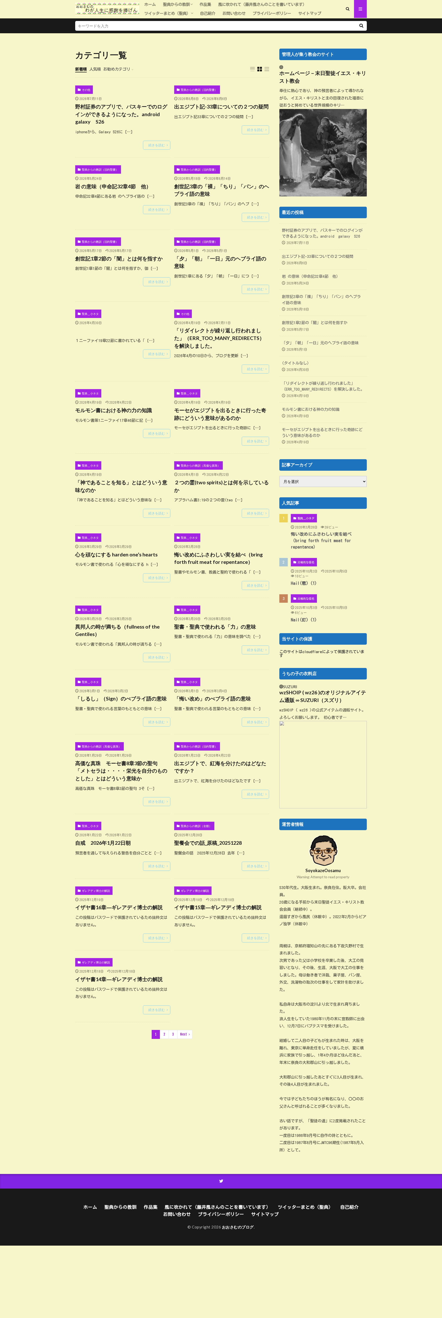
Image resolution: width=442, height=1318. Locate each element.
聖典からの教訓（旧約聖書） (199, 89)
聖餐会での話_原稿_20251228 (208, 843)
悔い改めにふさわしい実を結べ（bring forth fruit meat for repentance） (218, 558)
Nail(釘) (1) (304, 620)
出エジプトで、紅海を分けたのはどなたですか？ (220, 767)
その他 (86, 89)
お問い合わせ (234, 13)
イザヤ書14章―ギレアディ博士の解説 (119, 979)
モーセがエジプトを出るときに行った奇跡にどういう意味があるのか (220, 414)
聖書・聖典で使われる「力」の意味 (215, 626)
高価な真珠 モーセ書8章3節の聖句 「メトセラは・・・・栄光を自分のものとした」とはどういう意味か (121, 770)
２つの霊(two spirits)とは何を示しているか (221, 486)
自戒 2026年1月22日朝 (103, 843)
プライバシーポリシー (272, 13)
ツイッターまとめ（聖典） (167, 13)
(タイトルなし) (295, 363)
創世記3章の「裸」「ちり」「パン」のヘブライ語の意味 (221, 190)
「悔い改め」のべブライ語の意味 (212, 698)
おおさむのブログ (238, 1227)
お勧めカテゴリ (116, 69)
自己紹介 (207, 13)
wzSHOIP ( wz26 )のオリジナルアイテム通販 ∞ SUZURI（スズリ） (322, 696)
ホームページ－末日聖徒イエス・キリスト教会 (322, 77)
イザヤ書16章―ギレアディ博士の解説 (119, 907)
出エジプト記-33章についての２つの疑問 (221, 106)
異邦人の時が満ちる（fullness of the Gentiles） (117, 630)
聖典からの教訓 (176, 4)
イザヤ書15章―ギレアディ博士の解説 (218, 907)
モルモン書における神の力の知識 (113, 410)
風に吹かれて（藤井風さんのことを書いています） (262, 4)
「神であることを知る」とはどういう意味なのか (121, 486)
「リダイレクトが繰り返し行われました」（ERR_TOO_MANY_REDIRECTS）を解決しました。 (219, 337)
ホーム (150, 4)
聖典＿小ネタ (90, 313)
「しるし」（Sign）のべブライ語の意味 (121, 698)
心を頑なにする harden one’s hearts (116, 554)
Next (183, 1034)
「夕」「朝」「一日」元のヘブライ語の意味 (220, 262)
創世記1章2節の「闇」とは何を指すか (119, 258)
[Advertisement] (153, 1281)
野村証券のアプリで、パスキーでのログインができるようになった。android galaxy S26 (121, 114)
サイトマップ (309, 13)
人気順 (95, 69)
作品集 (205, 4)
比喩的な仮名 (305, 562)
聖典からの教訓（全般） (196, 826)
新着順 (81, 69)
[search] (361, 26)
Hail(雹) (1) (304, 583)
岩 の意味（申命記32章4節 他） (113, 186)
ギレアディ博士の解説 (96, 890)
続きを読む (156, 145)
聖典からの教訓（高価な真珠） (200, 465)
